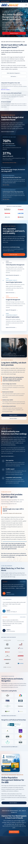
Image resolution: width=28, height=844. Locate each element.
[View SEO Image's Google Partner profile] (7, 730)
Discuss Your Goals (14, 254)
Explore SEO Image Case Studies (8, 131)
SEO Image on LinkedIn (26, 1)
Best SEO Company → (6, 89)
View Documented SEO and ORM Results (10, 746)
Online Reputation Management (13, 73)
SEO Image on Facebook (24, 1)
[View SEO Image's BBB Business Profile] (14, 725)
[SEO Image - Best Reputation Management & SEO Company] (10, 5)
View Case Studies (13, 418)
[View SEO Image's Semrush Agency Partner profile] (20, 730)
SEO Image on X (21, 1)
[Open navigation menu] (26, 4)
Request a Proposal (14, 33)
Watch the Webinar (14, 802)
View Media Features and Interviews (9, 715)
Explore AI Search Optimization (8, 456)
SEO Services (13, 76)
